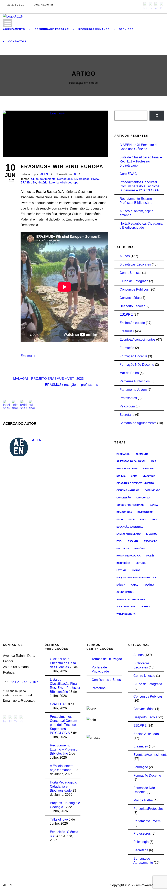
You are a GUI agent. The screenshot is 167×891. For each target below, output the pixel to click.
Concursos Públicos (134, 289)
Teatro (145, 606)
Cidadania (149, 476)
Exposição (150, 541)
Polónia (149, 585)
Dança (154, 505)
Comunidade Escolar (52, 29)
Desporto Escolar (132, 306)
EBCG (119, 519)
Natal (134, 585)
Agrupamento (14, 29)
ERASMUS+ (28, 182)
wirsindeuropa (69, 182)
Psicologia (127, 406)
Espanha (133, 541)
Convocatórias (130, 298)
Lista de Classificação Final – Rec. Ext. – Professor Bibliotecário (141, 161)
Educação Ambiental (129, 527)
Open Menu (7, 23)
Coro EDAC (128, 174)
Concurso (143, 497)
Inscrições (123, 563)
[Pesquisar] (156, 116)
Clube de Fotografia (134, 281)
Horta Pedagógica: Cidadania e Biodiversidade (63, 786)
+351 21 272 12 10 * (23, 682)
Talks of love (59, 819)
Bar (153, 461)
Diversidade (82, 178)
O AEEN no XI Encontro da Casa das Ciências (63, 663)
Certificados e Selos (106, 679)
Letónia (54, 182)
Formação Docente (133, 356)
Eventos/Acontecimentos (137, 339)
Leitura (141, 563)
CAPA (134, 476)
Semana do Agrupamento (138, 423)
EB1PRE (126, 314)
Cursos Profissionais (130, 505)
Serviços (126, 29)
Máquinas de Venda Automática (136, 577)
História (42, 182)
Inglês (150, 555)
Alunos (125, 256)
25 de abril (123, 454)
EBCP (132, 519)
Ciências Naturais (127, 490)
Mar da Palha (129, 373)
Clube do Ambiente (43, 178)
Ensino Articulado (132, 323)
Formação (127, 348)
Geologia (122, 548)
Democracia (65, 178)
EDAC (95, 178)
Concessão (123, 497)
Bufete (120, 476)
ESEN (119, 541)
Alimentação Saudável (131, 461)
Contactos (17, 41)
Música (120, 585)
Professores (128, 398)
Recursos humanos (94, 29)
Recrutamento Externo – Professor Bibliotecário (64, 749)
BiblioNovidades (126, 468)
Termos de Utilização (107, 659)
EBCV (143, 519)
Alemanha (142, 454)
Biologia (148, 468)
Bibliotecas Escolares (135, 264)
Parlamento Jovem (133, 389)
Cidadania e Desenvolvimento (135, 483)
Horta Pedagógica (128, 555)
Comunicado (152, 490)
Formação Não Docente (137, 364)
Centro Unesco (130, 272)
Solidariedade (125, 606)
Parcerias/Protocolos (135, 381)
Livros (136, 570)
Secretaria (127, 414)
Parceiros (98, 688)
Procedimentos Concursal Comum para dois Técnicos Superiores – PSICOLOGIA (139, 186)
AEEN (44, 174)
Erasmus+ (28, 356)
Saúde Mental (125, 592)
